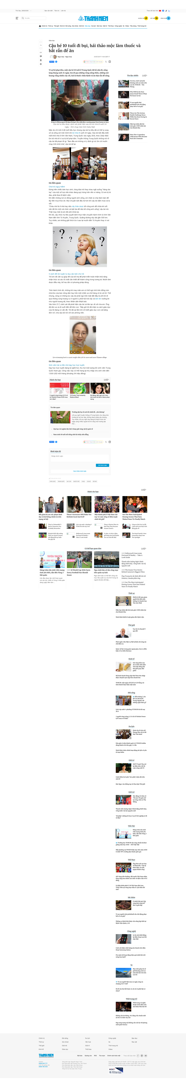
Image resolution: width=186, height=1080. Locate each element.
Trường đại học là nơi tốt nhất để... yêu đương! (88, 412)
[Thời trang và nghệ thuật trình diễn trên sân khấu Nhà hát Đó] (123, 1006)
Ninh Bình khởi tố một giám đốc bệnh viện (130, 617)
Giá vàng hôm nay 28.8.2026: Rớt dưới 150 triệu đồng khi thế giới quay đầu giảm (139, 666)
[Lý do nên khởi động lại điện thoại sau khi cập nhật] (123, 939)
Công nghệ (118, 26)
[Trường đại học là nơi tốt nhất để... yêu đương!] (60, 417)
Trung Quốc (61, 481)
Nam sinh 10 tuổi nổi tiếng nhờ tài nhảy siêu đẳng (71, 435)
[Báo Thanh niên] (46, 1056)
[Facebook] (163, 11)
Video (127, 26)
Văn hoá (88, 1042)
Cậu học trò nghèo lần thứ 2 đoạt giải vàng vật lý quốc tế (73, 429)
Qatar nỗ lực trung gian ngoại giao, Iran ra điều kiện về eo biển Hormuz (131, 650)
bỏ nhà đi (76, 133)
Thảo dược (53, 481)
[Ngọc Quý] (52, 57)
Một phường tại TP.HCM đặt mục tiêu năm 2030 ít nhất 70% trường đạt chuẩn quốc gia (131, 851)
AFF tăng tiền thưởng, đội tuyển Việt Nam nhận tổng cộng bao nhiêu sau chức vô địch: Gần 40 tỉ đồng (131, 878)
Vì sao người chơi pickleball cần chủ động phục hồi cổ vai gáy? (131, 915)
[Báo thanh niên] (93, 18)
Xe (123, 26)
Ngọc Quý (61, 57)
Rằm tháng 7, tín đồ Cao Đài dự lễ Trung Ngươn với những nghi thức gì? (139, 699)
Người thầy (76, 481)
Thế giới (56, 26)
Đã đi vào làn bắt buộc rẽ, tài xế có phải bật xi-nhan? (131, 990)
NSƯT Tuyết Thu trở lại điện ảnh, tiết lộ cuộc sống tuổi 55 (139, 766)
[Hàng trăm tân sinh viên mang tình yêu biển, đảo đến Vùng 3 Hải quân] (123, 833)
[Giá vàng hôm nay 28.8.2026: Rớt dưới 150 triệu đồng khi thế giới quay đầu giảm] (123, 667)
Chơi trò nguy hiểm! (57, 187)
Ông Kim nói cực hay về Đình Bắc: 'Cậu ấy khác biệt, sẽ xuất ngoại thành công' (139, 866)
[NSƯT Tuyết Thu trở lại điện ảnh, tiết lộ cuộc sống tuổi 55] (123, 768)
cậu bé (89, 481)
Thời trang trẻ (141, 26)
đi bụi (83, 481)
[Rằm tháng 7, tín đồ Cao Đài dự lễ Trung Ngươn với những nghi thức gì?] (123, 700)
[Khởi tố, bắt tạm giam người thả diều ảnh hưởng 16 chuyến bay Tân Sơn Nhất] (123, 601)
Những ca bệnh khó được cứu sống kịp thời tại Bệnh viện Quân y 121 (131, 922)
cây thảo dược (77, 206)
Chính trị (44, 26)
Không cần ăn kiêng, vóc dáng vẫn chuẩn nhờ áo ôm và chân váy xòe (131, 1016)
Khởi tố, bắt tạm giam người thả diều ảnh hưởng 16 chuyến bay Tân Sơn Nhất (140, 600)
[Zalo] (169, 11)
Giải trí (105, 26)
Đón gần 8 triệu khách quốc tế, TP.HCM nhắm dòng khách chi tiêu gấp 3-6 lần (131, 744)
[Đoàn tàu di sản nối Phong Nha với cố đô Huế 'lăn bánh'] (123, 734)
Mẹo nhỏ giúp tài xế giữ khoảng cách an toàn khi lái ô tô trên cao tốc (139, 972)
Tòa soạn (102, 1055)
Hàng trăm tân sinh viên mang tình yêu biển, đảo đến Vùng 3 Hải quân (139, 832)
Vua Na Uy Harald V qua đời (139, 630)
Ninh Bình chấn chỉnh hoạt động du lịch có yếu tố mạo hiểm (131, 751)
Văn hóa (99, 26)
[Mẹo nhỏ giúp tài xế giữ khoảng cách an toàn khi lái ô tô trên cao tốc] (123, 973)
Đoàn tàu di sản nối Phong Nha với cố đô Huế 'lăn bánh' (139, 732)
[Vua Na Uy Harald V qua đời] (123, 633)
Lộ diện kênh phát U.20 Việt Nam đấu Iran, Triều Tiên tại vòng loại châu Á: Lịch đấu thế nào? (130, 887)
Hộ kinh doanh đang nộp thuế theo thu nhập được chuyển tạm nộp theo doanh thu (130, 676)
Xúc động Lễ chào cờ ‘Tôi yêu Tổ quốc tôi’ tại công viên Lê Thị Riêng (139, 799)
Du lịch (93, 26)
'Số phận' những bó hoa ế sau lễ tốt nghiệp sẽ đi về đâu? (131, 817)
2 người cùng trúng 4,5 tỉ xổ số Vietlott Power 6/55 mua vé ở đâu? (131, 717)
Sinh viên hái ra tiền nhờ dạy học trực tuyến (66, 365)
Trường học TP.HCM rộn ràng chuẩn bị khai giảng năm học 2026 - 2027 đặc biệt (131, 844)
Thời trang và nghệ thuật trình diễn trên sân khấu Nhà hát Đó (140, 1004)
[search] (33, 18)
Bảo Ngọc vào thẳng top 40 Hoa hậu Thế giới (130, 784)
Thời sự (50, 26)
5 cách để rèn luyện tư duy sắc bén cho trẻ (66, 274)
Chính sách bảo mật (113, 1055)
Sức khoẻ (65, 1042)
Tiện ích (56, 11)
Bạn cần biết (49, 11)
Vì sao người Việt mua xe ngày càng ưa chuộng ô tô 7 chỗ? (129, 983)
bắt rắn (98, 299)
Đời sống (68, 26)
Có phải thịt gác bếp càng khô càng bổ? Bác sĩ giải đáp (139, 903)
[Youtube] (160, 11)
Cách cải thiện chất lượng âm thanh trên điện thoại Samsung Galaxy (131, 949)
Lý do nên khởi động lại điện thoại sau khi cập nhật (140, 937)
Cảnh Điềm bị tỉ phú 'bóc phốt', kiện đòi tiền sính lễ (130, 778)
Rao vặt (134, 1042)
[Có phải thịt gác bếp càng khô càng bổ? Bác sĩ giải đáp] (123, 905)
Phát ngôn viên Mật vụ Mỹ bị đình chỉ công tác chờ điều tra (131, 643)
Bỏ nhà (95, 481)
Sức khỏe (75, 26)
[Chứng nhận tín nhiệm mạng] (115, 1071)
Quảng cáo (88, 1055)
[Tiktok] (166, 11)
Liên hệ (63, 11)
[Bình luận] (41, 56)
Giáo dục (87, 26)
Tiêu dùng (133, 26)
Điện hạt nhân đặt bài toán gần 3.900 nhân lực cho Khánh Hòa (131, 611)
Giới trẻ (81, 26)
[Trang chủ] (40, 26)
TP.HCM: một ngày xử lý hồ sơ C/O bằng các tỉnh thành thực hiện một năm (130, 684)
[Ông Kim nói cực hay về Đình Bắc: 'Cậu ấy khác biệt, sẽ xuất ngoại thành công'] (123, 867)
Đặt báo (79, 1055)
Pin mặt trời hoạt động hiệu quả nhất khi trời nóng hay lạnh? (130, 956)
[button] (41, 42)
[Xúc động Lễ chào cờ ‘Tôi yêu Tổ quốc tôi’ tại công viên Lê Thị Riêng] (123, 800)
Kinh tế (62, 26)
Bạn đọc (134, 1038)
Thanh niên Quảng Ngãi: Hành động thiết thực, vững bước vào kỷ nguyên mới (131, 810)
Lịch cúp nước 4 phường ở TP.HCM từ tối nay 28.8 (130, 710)
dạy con (69, 481)
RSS (95, 1055)
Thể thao (111, 26)
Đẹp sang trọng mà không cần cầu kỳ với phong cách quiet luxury (131, 1024)
